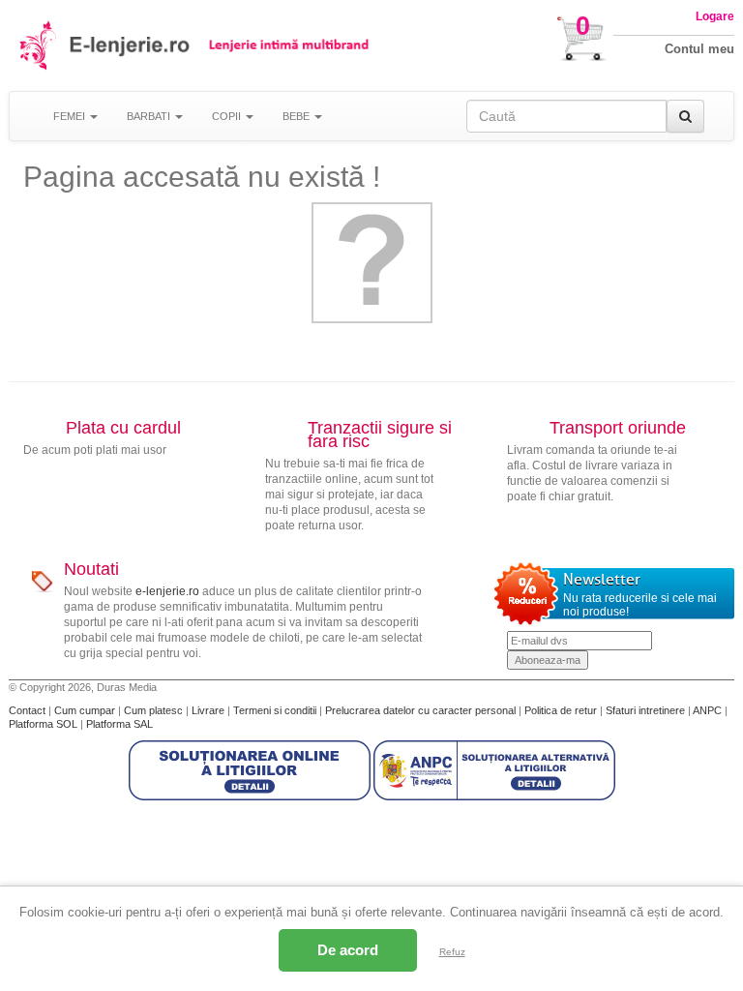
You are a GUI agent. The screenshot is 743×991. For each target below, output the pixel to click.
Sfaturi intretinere (647, 710)
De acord (347, 950)
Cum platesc (155, 710)
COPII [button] (228, 116)
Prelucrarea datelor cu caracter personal (422, 710)
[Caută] (685, 116)
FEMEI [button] (70, 116)
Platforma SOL (43, 724)
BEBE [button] (297, 116)
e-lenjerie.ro (167, 591)
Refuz (452, 951)
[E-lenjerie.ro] (39, 45)
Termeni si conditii (276, 710)
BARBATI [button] (150, 116)
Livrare (209, 710)
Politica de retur (562, 710)
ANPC (707, 710)
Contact (28, 710)
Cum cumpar (86, 710)
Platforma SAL (119, 724)
